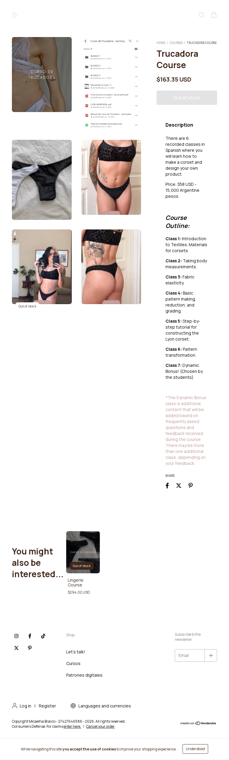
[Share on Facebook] (167, 485)
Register (47, 706)
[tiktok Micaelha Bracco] (43, 636)
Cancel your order (100, 726)
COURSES (176, 43)
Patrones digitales (84, 675)
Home (161, 43)
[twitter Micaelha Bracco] (16, 648)
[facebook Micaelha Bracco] (29, 636)
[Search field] (202, 15)
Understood (195, 748)
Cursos (73, 663)
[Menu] (15, 15)
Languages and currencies (104, 706)
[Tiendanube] (198, 724)
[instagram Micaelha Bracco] (16, 636)
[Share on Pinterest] (190, 485)
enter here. (72, 726)
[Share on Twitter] (179, 485)
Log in (25, 706)
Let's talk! (75, 652)
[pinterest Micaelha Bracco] (29, 648)
